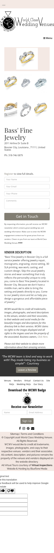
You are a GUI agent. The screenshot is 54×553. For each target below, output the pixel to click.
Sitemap (14, 434)
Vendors (18, 380)
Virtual (27, 380)
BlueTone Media (38, 468)
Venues (7, 380)
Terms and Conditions (32, 434)
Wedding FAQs (24, 384)
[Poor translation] (10, 491)
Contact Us (38, 380)
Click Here (43, 336)
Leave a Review (27, 370)
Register (8, 173)
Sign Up (27, 421)
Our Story (38, 384)
